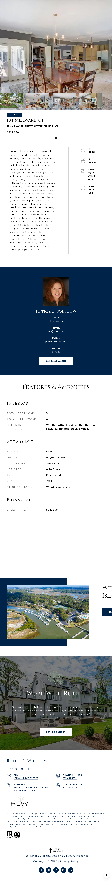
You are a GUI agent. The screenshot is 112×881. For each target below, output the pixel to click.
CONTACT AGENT (56, 361)
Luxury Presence (77, 855)
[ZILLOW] (63, 870)
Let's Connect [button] (56, 732)
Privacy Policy (69, 861)
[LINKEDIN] (56, 870)
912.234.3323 (70, 787)
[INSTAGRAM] (48, 870)
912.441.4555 (70, 778)
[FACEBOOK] (41, 870)
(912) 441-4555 (56, 331)
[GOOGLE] (70, 870)
